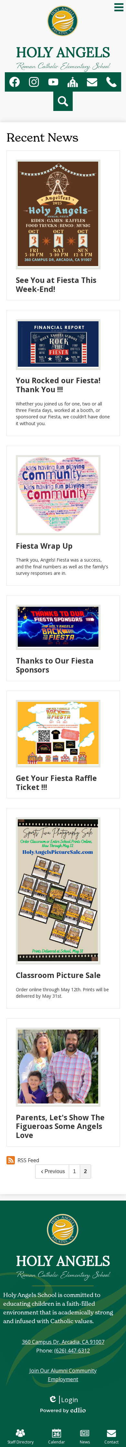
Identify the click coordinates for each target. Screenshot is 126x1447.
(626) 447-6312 (72, 1350)
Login (65, 1400)
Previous (55, 1171)
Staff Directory (20, 1442)
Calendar (56, 1442)
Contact (111, 1442)
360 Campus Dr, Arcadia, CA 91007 (63, 1341)
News (85, 1442)
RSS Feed (28, 1160)
